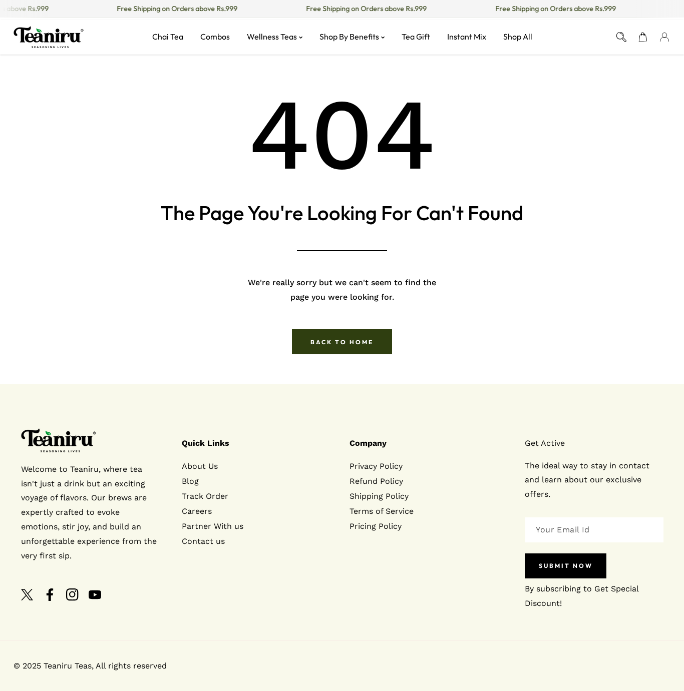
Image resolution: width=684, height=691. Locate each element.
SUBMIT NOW (566, 566)
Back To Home (342, 342)
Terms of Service (382, 511)
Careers (197, 511)
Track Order (205, 496)
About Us (200, 466)
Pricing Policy (376, 526)
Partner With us (212, 526)
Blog (190, 481)
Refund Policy (376, 481)
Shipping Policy (379, 496)
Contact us (203, 541)
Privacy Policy (376, 466)
